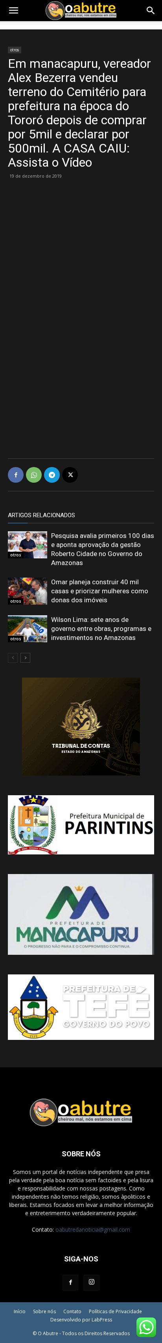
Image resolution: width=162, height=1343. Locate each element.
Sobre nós (44, 1311)
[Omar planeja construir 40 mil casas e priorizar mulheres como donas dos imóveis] (27, 591)
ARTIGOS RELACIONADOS (41, 515)
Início (20, 1311)
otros (14, 50)
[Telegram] (52, 475)
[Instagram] (91, 1282)
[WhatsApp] (34, 475)
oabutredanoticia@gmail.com (92, 1229)
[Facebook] (16, 475)
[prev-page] (13, 658)
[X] (70, 475)
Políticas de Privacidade (115, 1311)
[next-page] (25, 658)
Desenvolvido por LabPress (81, 1319)
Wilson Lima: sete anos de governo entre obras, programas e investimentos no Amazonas (101, 629)
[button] (13, 10)
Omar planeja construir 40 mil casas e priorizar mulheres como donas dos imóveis (99, 591)
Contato (72, 1311)
